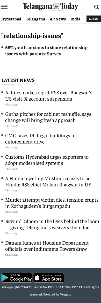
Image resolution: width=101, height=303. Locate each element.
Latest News (18, 80)
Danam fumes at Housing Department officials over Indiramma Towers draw (47, 245)
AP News (58, 18)
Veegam (65, 294)
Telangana (35, 18)
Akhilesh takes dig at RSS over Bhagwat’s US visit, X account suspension (48, 95)
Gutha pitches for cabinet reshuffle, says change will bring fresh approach (48, 116)
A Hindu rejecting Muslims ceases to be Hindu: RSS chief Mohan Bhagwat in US (48, 181)
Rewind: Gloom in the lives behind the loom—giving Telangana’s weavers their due (52, 224)
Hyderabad (11, 18)
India (75, 18)
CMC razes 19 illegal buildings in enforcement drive (40, 138)
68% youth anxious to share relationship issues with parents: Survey (46, 50)
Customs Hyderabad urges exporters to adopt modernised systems (47, 159)
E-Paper (93, 18)
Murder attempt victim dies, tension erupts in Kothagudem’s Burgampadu (52, 202)
